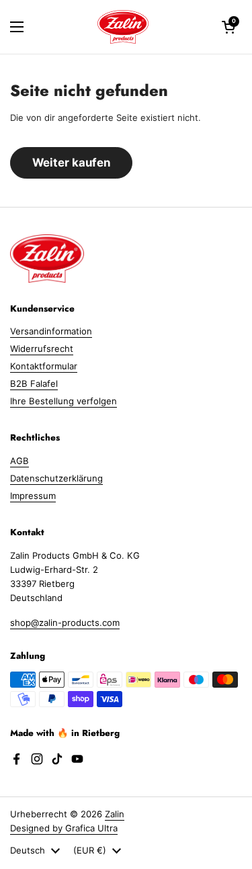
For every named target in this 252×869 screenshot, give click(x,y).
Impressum (33, 495)
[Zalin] (123, 27)
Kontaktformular (43, 366)
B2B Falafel (34, 383)
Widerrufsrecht (41, 348)
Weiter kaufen (71, 162)
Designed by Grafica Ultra (64, 828)
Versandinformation (51, 331)
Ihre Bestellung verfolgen (63, 401)
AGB (19, 460)
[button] (228, 26)
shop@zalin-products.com (65, 622)
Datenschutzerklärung (56, 478)
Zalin (114, 814)
